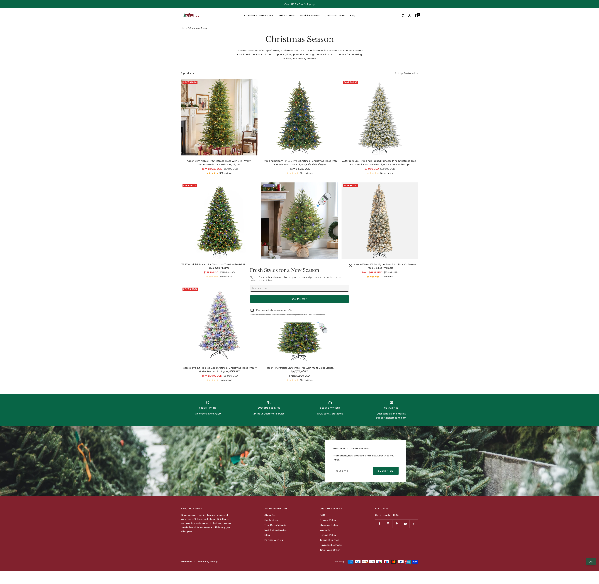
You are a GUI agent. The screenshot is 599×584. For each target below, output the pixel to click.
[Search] (403, 15)
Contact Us (271, 520)
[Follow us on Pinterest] (396, 523)
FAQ (322, 515)
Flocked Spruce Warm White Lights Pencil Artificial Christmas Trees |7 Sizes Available (379, 266)
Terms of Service (329, 539)
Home (184, 28)
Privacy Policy (328, 520)
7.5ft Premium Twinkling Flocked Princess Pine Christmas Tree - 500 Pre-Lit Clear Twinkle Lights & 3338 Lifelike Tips (380, 162)
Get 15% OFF (299, 298)
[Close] (350, 265)
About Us (269, 515)
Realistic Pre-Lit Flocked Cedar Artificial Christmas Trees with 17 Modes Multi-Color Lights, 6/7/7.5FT (219, 369)
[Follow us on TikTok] (413, 523)
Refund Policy (328, 534)
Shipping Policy (329, 524)
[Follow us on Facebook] (379, 523)
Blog (352, 15)
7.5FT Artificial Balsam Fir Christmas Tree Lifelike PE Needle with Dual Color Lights (219, 266)
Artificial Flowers (310, 15)
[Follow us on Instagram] (388, 523)
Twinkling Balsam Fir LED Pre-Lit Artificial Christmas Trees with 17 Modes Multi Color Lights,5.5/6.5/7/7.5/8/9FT (299, 162)
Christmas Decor (335, 15)
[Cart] (416, 15)
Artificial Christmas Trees (258, 15)
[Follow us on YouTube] (405, 523)
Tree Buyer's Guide (275, 524)
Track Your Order (330, 549)
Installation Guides (275, 529)
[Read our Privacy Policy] (346, 315)
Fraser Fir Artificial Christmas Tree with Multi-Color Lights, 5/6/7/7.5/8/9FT (299, 369)
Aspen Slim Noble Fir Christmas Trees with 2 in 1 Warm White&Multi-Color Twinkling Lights (219, 162)
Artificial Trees (286, 15)
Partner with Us (273, 539)
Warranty (325, 529)
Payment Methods (331, 544)
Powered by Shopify (207, 561)
